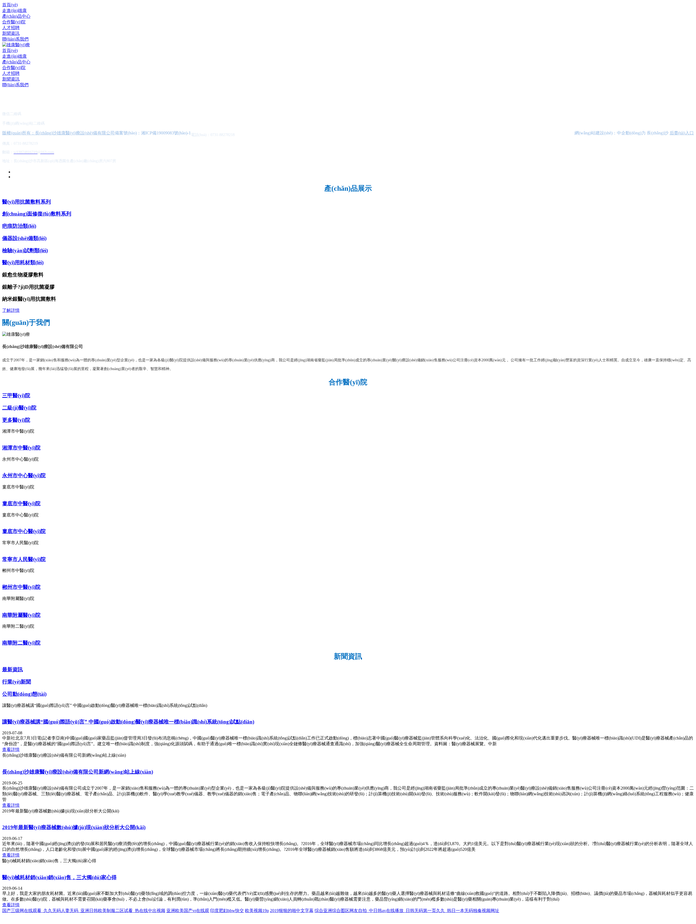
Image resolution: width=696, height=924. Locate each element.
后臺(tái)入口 (682, 133)
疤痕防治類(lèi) (19, 226)
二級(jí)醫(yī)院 (19, 408)
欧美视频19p (257, 910)
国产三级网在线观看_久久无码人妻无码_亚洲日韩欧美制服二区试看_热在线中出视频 (83, 910)
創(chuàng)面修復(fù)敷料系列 (36, 214)
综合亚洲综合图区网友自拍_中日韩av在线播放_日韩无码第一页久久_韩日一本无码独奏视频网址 (407, 910)
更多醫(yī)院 (16, 420)
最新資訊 (12, 669)
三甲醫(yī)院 (16, 395)
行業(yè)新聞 (16, 682)
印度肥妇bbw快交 (227, 910)
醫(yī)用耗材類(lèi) (23, 262)
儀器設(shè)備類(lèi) (24, 238)
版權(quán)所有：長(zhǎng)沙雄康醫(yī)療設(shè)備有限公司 (58, 133)
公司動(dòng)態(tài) (24, 694)
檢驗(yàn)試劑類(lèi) (25, 250)
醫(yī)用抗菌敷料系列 (26, 202)
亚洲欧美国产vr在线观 (187, 910)
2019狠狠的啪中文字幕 (291, 910)
